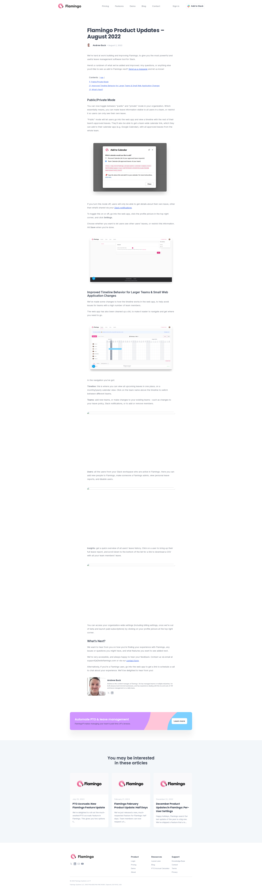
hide (101, 78)
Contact (156, 6)
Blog (144, 6)
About (133, 872)
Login (133, 861)
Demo (133, 6)
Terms (174, 868)
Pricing (105, 6)
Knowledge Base (178, 861)
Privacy (174, 872)
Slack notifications (123, 207)
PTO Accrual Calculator (160, 868)
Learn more (179, 721)
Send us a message (138, 69)
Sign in (176, 6)
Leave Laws (156, 861)
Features (119, 6)
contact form (132, 660)
